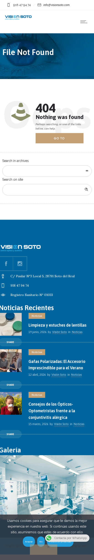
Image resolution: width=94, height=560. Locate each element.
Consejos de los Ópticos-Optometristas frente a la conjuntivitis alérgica (52, 411)
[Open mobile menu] (84, 21)
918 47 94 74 (22, 5)
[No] (43, 549)
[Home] (18, 19)
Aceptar (29, 541)
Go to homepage (63, 139)
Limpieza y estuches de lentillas (57, 325)
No (40, 541)
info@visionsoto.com (56, 5)
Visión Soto (59, 332)
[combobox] (47, 171)
